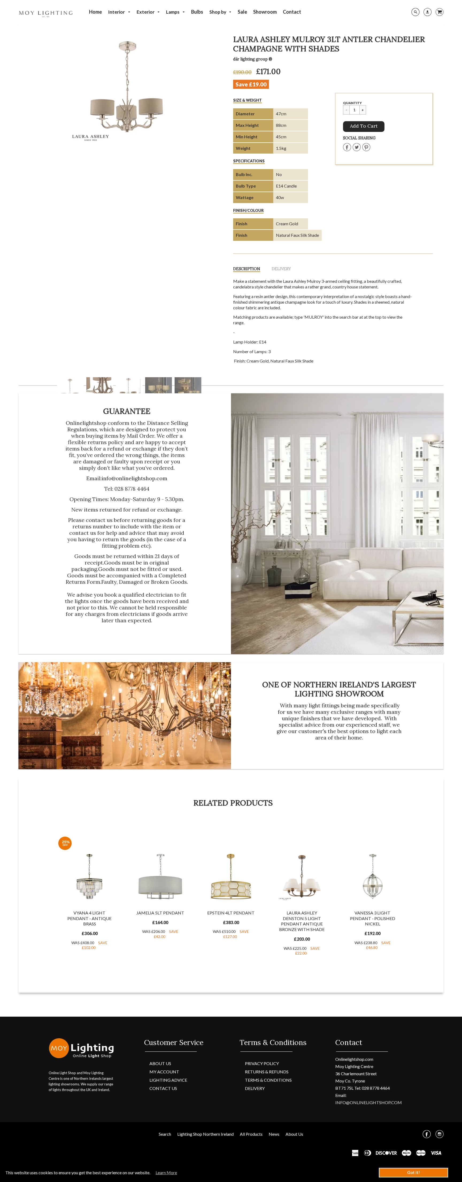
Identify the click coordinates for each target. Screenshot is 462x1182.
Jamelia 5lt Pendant (160, 912)
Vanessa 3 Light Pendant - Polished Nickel (372, 918)
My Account (164, 1071)
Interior (117, 12)
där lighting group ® (252, 59)
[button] (363, 126)
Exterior (146, 12)
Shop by (218, 12)
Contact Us (163, 1088)
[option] (129, 89)
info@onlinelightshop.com (134, 478)
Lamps (173, 12)
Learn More (166, 1172)
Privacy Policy (262, 1063)
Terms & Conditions (268, 1079)
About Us (160, 1063)
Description (246, 268)
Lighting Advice (168, 1079)
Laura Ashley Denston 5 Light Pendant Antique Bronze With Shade (302, 921)
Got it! (413, 1172)
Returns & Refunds (266, 1071)
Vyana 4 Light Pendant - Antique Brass (89, 918)
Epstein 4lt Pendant (231, 912)
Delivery (281, 268)
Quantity (352, 103)
